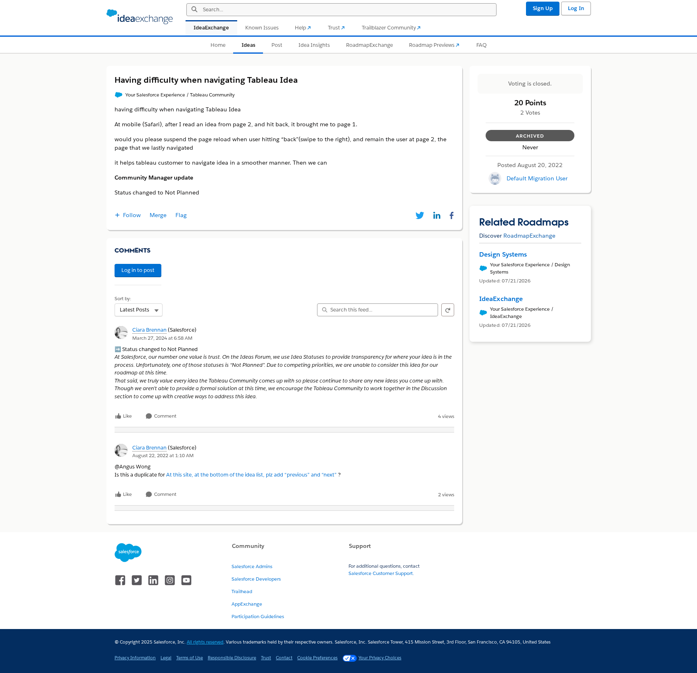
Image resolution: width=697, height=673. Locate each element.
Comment (164, 416)
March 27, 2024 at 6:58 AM (162, 337)
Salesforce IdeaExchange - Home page (139, 17)
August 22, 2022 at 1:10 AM (163, 455)
